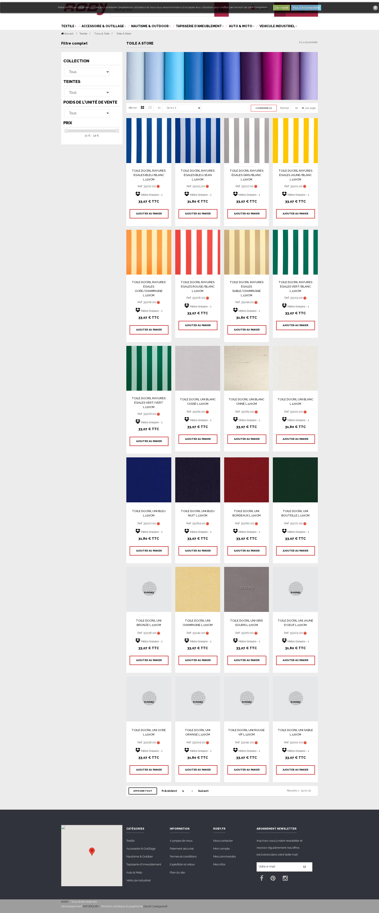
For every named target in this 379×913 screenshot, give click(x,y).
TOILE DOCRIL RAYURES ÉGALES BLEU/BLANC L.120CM (149, 175)
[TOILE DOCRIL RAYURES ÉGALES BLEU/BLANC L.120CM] (148, 140)
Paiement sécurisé (182, 848)
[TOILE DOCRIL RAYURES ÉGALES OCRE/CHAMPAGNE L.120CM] (148, 251)
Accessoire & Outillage (141, 848)
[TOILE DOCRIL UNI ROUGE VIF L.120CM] (246, 698)
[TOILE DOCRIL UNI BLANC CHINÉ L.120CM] (246, 368)
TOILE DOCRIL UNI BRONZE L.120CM (148, 623)
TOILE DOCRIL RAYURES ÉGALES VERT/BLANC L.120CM (295, 286)
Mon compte (221, 848)
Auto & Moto (134, 872)
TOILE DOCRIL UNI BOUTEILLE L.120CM (295, 513)
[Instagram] (285, 879)
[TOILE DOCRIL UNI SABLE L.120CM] (295, 698)
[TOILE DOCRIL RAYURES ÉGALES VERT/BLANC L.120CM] (295, 251)
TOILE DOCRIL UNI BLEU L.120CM (149, 513)
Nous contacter (223, 840)
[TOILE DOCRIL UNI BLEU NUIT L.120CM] (197, 479)
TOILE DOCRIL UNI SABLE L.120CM (295, 732)
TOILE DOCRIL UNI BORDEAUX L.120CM (246, 513)
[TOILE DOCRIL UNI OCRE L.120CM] (148, 698)
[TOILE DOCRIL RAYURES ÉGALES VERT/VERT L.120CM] (148, 368)
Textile (130, 840)
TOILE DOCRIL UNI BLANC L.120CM (295, 401)
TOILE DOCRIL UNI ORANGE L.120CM (197, 732)
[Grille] (142, 108)
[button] (92, 852)
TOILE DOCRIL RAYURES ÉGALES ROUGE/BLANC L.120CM (198, 286)
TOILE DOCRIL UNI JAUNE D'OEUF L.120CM (295, 623)
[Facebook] (261, 879)
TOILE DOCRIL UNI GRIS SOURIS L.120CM (246, 623)
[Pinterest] (272, 879)
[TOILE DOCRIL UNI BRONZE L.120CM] (148, 589)
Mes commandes (224, 856)
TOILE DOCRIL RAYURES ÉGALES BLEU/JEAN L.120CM (198, 175)
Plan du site (177, 872)
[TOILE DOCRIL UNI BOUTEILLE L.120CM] (295, 479)
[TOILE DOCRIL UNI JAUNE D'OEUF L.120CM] (295, 589)
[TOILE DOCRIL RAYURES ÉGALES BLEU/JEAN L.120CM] (197, 140)
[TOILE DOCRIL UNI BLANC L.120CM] (295, 368)
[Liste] (150, 108)
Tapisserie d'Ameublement (143, 864)
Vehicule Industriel (138, 880)
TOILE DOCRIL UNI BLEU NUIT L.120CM (198, 513)
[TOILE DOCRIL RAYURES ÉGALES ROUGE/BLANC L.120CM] (197, 251)
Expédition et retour (182, 864)
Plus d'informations (306, 7)
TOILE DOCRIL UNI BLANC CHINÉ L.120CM (246, 401)
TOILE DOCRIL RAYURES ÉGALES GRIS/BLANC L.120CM (246, 175)
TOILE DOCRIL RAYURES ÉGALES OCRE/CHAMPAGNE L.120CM (149, 288)
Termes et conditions (183, 856)
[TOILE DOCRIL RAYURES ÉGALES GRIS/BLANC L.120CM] (246, 140)
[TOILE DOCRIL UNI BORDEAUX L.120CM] (246, 479)
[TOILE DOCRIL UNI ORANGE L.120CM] (197, 698)
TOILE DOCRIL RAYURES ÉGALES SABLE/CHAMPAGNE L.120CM (246, 288)
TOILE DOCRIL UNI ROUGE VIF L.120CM (246, 732)
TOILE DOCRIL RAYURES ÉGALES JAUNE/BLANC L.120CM (295, 175)
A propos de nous (181, 840)
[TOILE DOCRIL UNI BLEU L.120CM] (148, 479)
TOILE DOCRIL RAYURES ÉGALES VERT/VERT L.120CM (149, 403)
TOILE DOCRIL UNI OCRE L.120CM (149, 732)
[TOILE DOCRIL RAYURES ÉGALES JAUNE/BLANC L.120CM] (295, 140)
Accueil (68, 33)
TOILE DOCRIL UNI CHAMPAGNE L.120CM (198, 623)
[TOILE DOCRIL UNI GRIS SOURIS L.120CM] (246, 589)
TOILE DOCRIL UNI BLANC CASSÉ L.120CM (198, 401)
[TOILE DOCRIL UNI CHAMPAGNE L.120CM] (197, 589)
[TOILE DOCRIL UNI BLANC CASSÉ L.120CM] (197, 368)
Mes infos (219, 864)
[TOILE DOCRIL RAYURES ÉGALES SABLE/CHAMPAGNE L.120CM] (246, 251)
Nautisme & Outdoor (139, 856)
